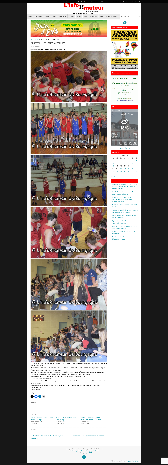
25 (117, 172)
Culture (103, 2)
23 (136, 169)
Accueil (59, 2)
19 (121, 169)
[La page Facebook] (124, 22)
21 (129, 169)
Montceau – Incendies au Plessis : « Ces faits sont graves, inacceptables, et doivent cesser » (124, 187)
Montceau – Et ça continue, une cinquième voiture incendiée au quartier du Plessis (122, 199)
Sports (122, 2)
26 (121, 172)
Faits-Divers (66, 2)
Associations (115, 2)
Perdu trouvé (88, 2)
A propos (91, 451)
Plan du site (83, 451)
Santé (108, 2)
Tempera (128, 461)
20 (125, 169)
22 (132, 169)
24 (113, 172)
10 (113, 166)
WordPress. (136, 461)
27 (125, 172)
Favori (34, 429)
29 (132, 172)
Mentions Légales (74, 451)
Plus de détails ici (124, 148)
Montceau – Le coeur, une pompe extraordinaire (89, 436)
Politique (74, 2)
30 (136, 172)
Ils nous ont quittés (131, 2)
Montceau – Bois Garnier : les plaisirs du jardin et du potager (48, 437)
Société (80, 2)
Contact (97, 451)
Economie (96, 2)
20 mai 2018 (36, 46)
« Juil (113, 177)
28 (129, 172)
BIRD (90, 453)
